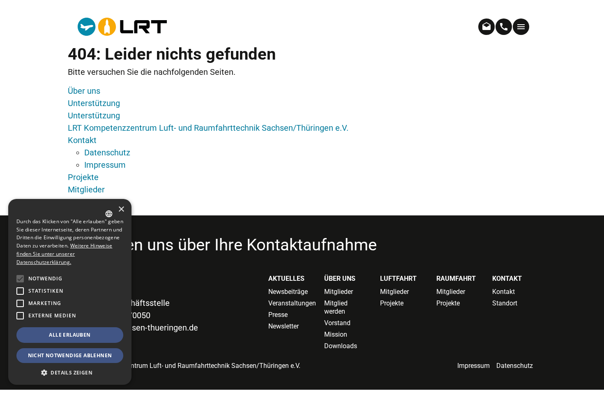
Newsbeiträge (288, 292)
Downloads (340, 346)
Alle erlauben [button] (69, 334)
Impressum (105, 165)
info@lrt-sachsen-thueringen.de (140, 328)
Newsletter (283, 326)
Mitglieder (86, 189)
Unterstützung (94, 103)
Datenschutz (107, 152)
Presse (278, 315)
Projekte (83, 177)
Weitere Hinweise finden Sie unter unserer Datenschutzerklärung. (64, 254)
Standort (504, 303)
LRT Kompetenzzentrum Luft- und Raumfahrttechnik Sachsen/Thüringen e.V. (208, 128)
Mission (335, 334)
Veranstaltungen (290, 303)
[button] (20, 315)
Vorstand (337, 323)
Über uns (84, 91)
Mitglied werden (336, 307)
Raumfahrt (456, 278)
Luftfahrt (398, 278)
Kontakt (82, 140)
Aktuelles (286, 278)
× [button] (121, 209)
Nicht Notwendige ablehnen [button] (70, 355)
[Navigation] (521, 26)
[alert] (69, 292)
